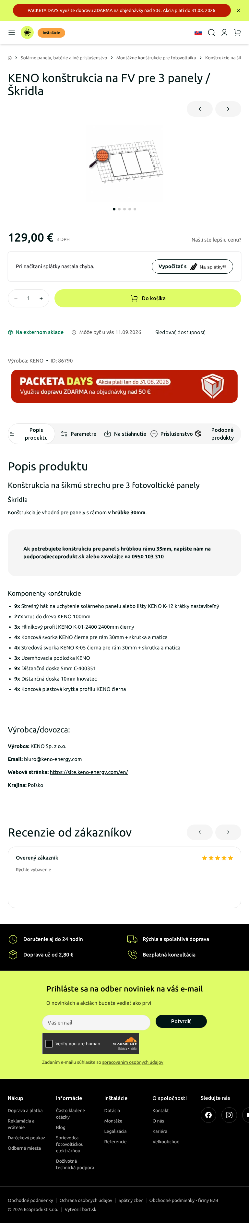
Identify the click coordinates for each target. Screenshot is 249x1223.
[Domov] (27, 32)
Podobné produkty (222, 434)
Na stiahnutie (130, 434)
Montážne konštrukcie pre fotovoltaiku (156, 57)
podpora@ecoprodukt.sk (54, 557)
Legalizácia (115, 1131)
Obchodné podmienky (30, 1200)
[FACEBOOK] (208, 1115)
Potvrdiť (181, 1021)
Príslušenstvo (176, 434)
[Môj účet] (224, 32)
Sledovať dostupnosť (180, 332)
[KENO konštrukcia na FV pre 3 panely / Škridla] (124, 163)
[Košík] (237, 32)
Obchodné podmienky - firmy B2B (184, 1200)
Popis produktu (36, 434)
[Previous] (200, 109)
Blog (60, 1127)
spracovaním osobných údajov (132, 1062)
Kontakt (160, 1110)
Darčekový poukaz (26, 1137)
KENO (36, 361)
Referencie (115, 1141)
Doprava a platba (25, 1110)
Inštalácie (51, 33)
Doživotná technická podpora (75, 1164)
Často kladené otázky (70, 1114)
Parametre (83, 434)
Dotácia (112, 1110)
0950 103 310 (148, 557)
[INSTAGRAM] (229, 1115)
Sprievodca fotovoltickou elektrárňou (70, 1144)
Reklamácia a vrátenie (21, 1124)
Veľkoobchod (165, 1141)
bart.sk (89, 1209)
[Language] (198, 32)
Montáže (113, 1120)
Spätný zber (131, 1200)
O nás (158, 1120)
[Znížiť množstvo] (16, 298)
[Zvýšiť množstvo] (41, 298)
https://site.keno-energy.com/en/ (89, 772)
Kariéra (159, 1131)
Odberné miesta (24, 1148)
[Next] (228, 109)
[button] (216, 240)
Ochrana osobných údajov (86, 1200)
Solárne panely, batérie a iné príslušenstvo (64, 57)
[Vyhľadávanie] (211, 32)
